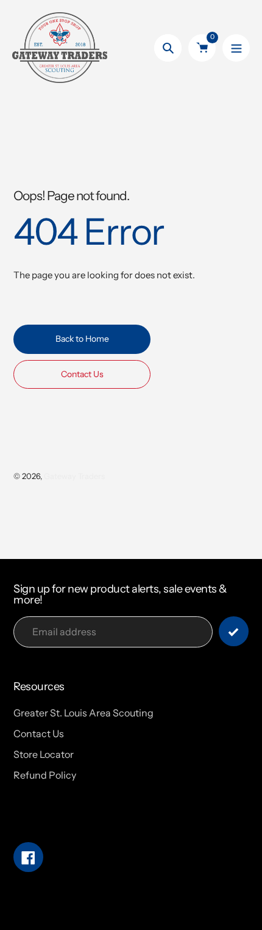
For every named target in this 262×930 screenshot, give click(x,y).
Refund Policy (44, 775)
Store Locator (43, 754)
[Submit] (234, 631)
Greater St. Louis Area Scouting (83, 713)
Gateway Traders (74, 476)
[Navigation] (236, 48)
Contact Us (38, 733)
